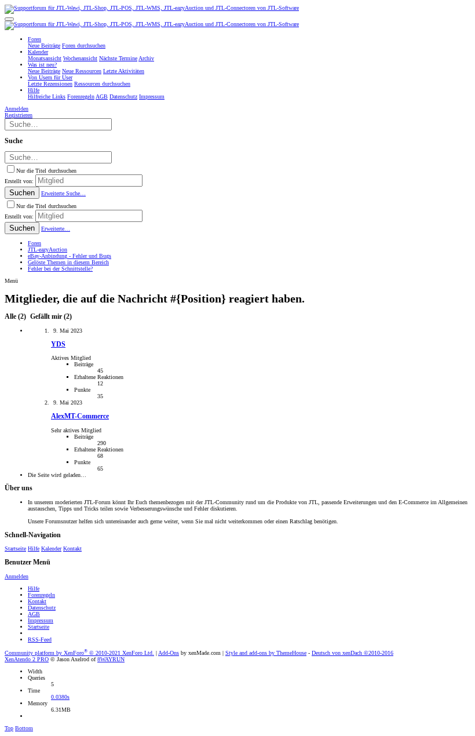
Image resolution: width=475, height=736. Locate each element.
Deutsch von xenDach (352, 653)
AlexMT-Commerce (80, 416)
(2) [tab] (16, 316)
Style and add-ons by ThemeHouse (265, 653)
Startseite (15, 548)
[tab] (50, 316)
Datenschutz (42, 607)
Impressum (40, 620)
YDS (58, 344)
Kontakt (72, 548)
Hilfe (33, 548)
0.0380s (60, 697)
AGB (34, 614)
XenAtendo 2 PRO (27, 659)
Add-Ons (168, 653)
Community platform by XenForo (79, 653)
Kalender (51, 548)
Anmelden (16, 576)
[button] (9, 19)
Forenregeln (41, 595)
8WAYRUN (111, 659)
